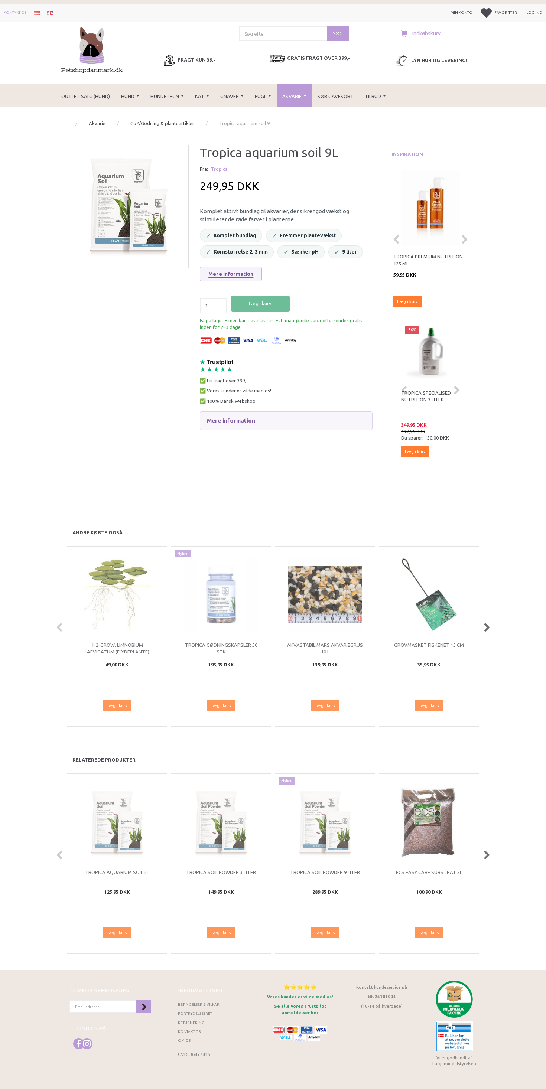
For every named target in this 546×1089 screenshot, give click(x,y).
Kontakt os (15, 12)
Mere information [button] (231, 420)
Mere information (230, 274)
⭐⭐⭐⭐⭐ (300, 987)
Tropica (219, 169)
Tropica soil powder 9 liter (325, 872)
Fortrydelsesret (195, 1013)
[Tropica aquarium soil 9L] (129, 205)
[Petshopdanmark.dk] (92, 49)
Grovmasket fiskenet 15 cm (429, 645)
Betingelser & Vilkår (199, 1004)
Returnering (191, 1023)
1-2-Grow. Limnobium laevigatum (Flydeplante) (117, 648)
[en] (50, 13)
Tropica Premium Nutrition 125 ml (428, 260)
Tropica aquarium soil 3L (117, 872)
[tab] (286, 421)
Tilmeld (143, 1006)
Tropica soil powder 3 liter (221, 872)
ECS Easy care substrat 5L (429, 872)
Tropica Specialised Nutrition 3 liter (426, 396)
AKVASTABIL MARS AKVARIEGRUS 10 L (325, 648)
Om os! (185, 1041)
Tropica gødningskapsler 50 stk (221, 648)
